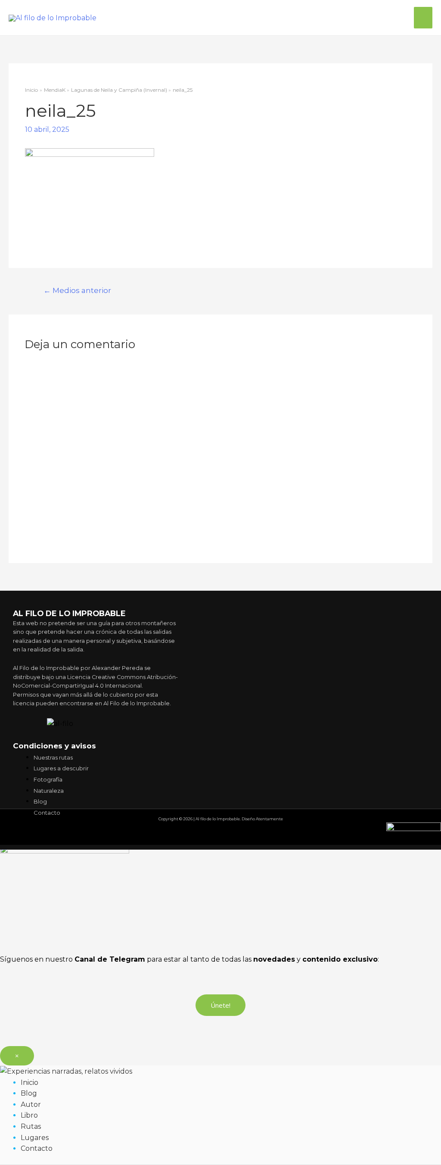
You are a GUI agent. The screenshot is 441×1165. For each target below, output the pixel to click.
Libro (29, 1115)
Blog (29, 1093)
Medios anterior (77, 290)
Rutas (31, 1126)
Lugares (35, 1138)
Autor (31, 1104)
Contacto (37, 1148)
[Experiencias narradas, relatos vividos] (66, 1071)
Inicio (29, 1082)
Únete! (220, 1005)
